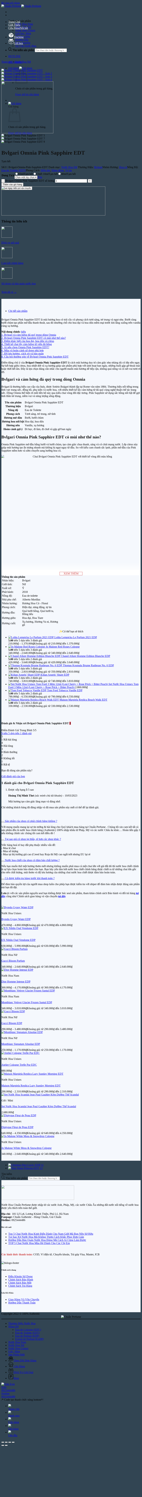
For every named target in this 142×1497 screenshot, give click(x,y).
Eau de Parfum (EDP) (27, 1335)
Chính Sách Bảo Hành (20, 1279)
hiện (23, 331)
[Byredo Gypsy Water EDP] (17, 907)
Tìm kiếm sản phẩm (23, 50)
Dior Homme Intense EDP (15, 981)
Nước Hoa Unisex (25, 30)
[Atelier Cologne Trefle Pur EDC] (20, 1053)
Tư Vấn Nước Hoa (25, 45)
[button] (20, 68)
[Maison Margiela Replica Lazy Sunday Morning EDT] (32, 1073)
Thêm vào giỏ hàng (12, 184)
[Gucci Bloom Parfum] (14, 948)
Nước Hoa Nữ (23, 61)
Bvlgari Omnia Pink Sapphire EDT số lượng (30, 180)
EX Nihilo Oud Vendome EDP (18, 939)
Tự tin (68, 170)
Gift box (18, 43)
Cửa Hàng (14, 28)
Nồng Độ (13, 1326)
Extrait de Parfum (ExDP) (29, 1339)
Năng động (57, 170)
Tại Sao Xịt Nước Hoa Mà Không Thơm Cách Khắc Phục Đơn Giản (46, 1236)
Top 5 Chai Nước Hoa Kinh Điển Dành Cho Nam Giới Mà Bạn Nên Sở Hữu (50, 1233)
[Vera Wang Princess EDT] (25, 1168)
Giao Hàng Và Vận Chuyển (23, 1299)
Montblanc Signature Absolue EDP (20, 1043)
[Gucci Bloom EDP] (13, 1011)
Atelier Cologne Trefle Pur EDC (19, 1064)
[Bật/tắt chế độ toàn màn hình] (6, 1442)
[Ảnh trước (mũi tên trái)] (2, 1445)
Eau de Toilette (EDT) (13, 170)
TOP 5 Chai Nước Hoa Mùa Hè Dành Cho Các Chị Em (39, 1243)
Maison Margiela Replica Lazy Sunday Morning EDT (31, 1085)
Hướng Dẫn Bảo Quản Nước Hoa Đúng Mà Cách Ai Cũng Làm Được (47, 1240)
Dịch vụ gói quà (10, 242)
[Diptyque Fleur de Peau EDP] (18, 1115)
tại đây (62, 896)
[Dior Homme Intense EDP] (17, 969)
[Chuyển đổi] (2, 822)
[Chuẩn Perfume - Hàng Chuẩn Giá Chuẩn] (21, 6)
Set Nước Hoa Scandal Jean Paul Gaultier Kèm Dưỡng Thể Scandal (38, 1106)
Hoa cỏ (123, 167)
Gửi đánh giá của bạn (13, 776)
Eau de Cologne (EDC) (28, 1329)
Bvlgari (98, 167)
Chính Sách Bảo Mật (19, 1282)
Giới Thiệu (14, 24)
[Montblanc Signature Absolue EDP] (22, 1032)
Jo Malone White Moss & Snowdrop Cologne (26, 1147)
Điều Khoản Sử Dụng (20, 1276)
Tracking (19, 37)
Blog (16, 1378)
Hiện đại (45, 170)
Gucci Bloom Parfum (13, 960)
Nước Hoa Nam (24, 24)
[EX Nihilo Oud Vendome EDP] (19, 928)
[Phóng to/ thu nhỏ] (2, 1442)
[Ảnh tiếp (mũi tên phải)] (6, 1445)
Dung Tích (8, 175)
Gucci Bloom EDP (11, 1023)
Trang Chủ (14, 21)
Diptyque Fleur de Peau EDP (17, 1127)
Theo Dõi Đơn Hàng (25, 1360)
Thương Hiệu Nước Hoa (22, 1323)
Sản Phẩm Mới (16, 1354)
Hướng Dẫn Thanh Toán (22, 1302)
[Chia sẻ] (9, 1442)
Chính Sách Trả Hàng (20, 1285)
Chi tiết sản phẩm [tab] (17, 310)
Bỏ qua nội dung (10, 2)
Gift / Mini (14, 1351)
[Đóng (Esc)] (13, 1442)
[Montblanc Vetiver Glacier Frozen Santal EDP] (28, 990)
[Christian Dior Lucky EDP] (26, 1164)
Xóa (39, 177)
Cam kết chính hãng (12, 263)
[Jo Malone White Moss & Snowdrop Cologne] (27, 1136)
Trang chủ (6, 61)
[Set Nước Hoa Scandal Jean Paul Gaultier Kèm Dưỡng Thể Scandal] (40, 1094)
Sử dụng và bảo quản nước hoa (18, 283)
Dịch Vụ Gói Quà (23, 1372)
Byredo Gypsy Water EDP (16, 919)
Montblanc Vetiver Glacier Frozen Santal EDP (26, 1002)
